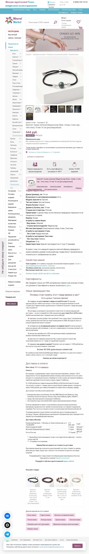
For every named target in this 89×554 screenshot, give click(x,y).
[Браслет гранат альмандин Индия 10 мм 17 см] (47, 480)
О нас (80, 10)
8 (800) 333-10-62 (80, 2)
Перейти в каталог (62, 458)
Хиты (35, 10)
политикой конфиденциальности (52, 547)
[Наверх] (78, 182)
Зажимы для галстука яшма (38, 524)
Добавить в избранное (35, 157)
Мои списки (11, 304)
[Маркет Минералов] (14, 20)
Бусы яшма (31, 515)
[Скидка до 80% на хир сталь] (55, 40)
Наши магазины (53, 10)
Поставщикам (25, 540)
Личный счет (37, 540)
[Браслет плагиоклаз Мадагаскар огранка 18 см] (76, 480)
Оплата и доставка (69, 10)
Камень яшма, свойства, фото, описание (42, 273)
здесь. (68, 285)
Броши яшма (60, 520)
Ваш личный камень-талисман (14, 36)
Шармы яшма (32, 529)
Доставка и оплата (50, 189)
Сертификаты (63, 12)
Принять (77, 546)
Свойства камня (55, 186)
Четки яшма (32, 520)
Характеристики (42, 186)
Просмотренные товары (21, 10)
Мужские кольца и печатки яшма (65, 524)
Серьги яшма (45, 515)
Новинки (42, 10)
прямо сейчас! (68, 461)
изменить (45, 367)
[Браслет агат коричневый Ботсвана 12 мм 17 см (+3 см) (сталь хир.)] (61, 480)
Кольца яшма (46, 520)
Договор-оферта (51, 540)
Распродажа (13, 31)
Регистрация (66, 20)
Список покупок (12, 291)
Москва (52, 2)
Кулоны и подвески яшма (64, 515)
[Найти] (55, 22)
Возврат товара (76, 12)
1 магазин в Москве (51, 6)
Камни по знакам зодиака (14, 283)
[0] (78, 22)
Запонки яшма (74, 520)
